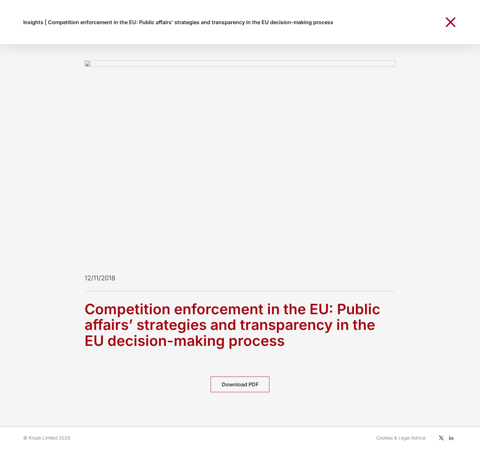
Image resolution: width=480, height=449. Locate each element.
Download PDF (240, 384)
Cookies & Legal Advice (400, 438)
